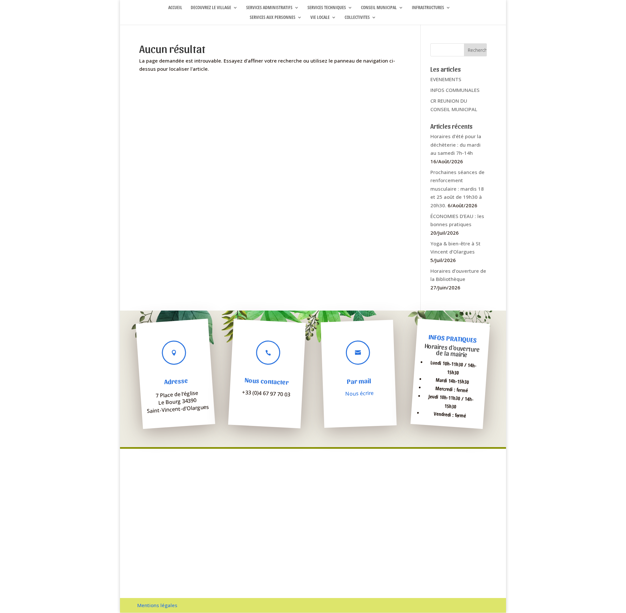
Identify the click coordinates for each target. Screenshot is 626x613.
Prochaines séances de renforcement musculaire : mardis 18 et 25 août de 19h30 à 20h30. (457, 189)
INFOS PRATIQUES (452, 338)
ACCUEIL (175, 7)
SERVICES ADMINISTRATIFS (269, 7)
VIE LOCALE (320, 17)
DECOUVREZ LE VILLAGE (211, 7)
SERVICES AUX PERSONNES (272, 17)
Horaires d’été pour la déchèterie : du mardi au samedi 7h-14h (455, 144)
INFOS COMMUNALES (455, 90)
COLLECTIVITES (357, 17)
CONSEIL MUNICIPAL (379, 7)
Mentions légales (157, 605)
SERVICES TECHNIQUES (326, 7)
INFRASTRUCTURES (428, 7)
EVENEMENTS (445, 79)
